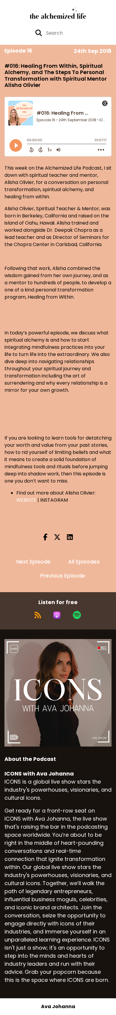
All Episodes (84, 561)
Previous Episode (62, 575)
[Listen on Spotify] (77, 615)
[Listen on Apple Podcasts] (57, 615)
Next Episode (33, 561)
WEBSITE (26, 500)
